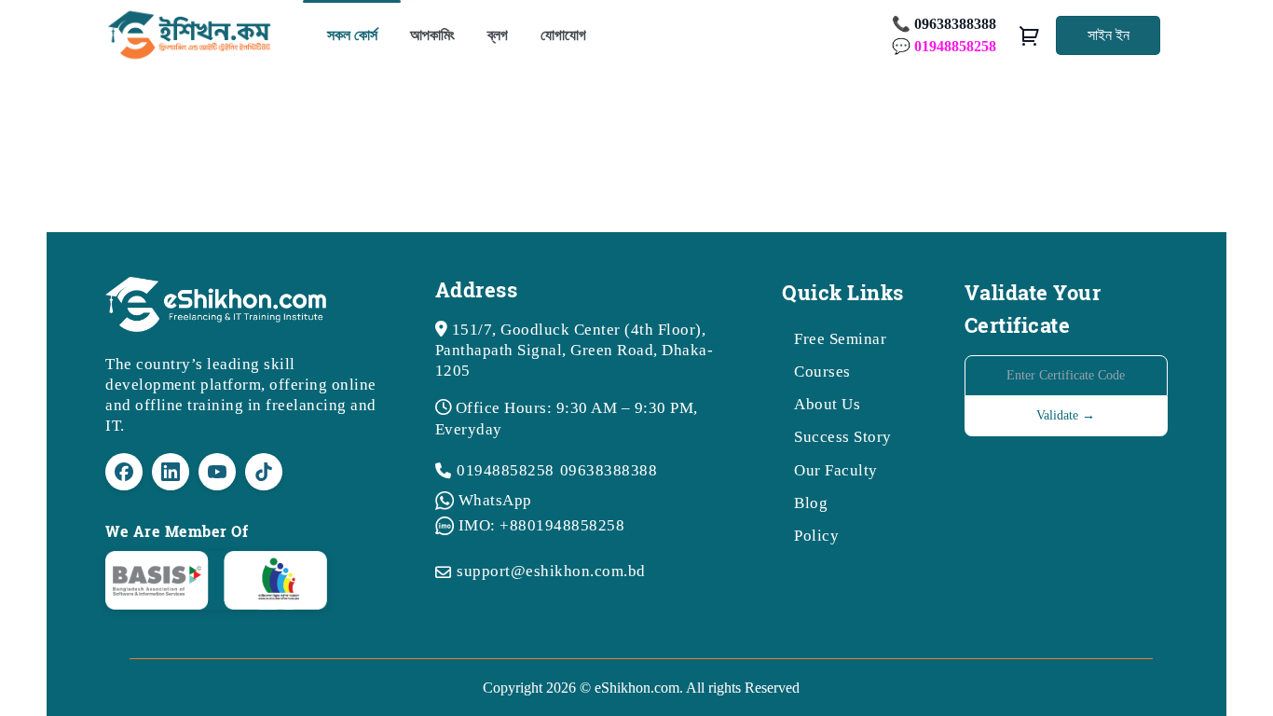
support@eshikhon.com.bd (551, 571)
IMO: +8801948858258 (542, 525)
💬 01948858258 (944, 46)
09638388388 (609, 470)
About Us (827, 404)
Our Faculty (836, 470)
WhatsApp (495, 500)
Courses (822, 371)
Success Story (843, 437)
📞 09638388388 (944, 24)
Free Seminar (840, 339)
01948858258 (505, 470)
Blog (811, 503)
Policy (816, 535)
